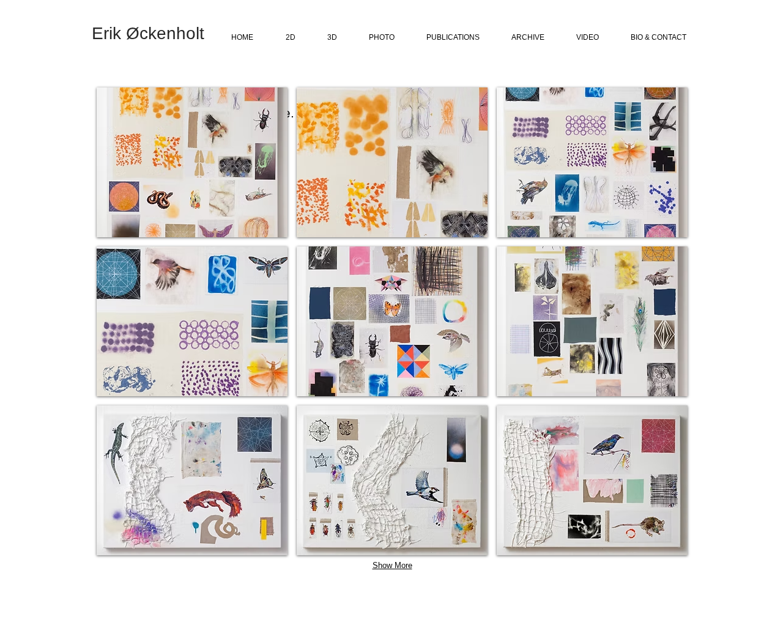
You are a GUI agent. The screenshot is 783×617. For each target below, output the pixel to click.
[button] (192, 162)
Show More (392, 565)
